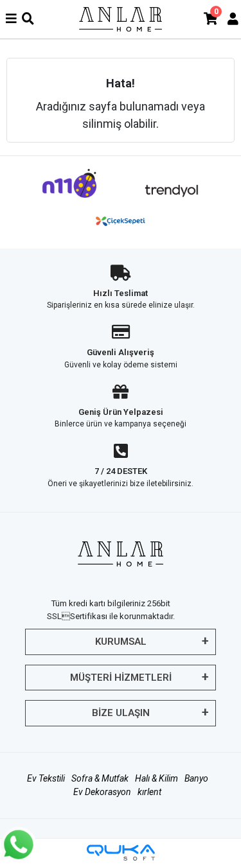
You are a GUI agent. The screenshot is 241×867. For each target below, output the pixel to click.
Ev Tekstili (46, 778)
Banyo (196, 778)
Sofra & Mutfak (100, 778)
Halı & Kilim (156, 778)
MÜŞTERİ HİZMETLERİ (121, 677)
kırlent (149, 792)
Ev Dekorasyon (102, 792)
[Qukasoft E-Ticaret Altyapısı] (121, 853)
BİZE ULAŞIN (121, 713)
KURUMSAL (121, 641)
